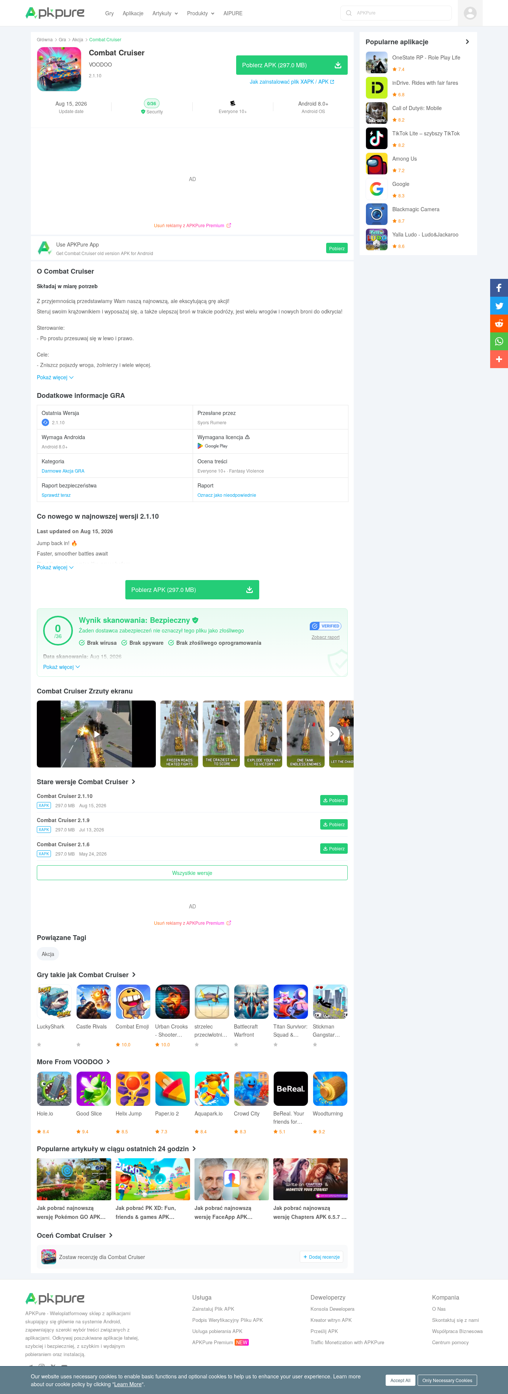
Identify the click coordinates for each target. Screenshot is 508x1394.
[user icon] (470, 13)
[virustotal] (195, 620)
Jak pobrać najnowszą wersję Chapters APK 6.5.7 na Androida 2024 (310, 1212)
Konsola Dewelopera (332, 1308)
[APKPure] (54, 13)
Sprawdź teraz (56, 495)
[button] (152, 107)
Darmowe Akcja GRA (63, 470)
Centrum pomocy (450, 1342)
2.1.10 (58, 422)
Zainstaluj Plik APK (213, 1308)
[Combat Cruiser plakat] (179, 734)
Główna (45, 39)
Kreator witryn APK (331, 1319)
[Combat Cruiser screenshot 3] (306, 734)
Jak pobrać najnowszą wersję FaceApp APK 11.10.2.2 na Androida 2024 (228, 1212)
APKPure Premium (212, 1342)
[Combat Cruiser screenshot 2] (263, 734)
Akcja (77, 39)
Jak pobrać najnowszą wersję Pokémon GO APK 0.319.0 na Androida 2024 (69, 1212)
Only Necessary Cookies (447, 1380)
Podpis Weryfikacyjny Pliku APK (227, 1319)
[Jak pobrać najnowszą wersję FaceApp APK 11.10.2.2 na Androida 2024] (231, 1179)
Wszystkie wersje (192, 872)
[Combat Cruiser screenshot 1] (221, 734)
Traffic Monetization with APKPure (347, 1342)
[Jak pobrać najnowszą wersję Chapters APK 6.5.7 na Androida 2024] (310, 1179)
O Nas (439, 1308)
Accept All (400, 1380)
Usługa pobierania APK (217, 1331)
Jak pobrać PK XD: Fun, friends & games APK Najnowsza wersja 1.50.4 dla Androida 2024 (151, 1212)
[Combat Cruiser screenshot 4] (348, 734)
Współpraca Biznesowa (457, 1331)
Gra (62, 39)
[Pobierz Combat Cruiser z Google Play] (212, 446)
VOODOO (100, 64)
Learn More (128, 1384)
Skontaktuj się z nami (455, 1319)
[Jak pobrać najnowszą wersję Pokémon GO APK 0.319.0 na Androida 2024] (74, 1179)
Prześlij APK (324, 1331)
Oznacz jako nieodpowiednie (226, 495)
